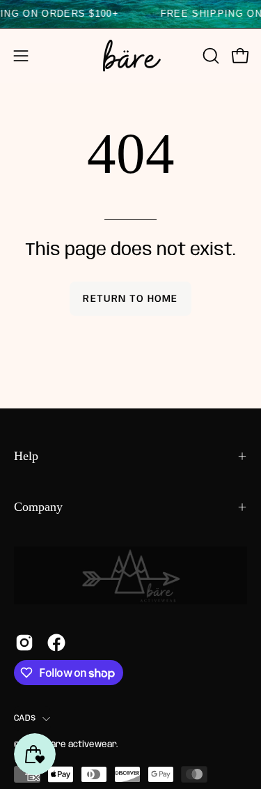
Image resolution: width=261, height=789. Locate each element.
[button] (209, 56)
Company (38, 507)
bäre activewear (80, 744)
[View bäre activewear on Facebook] (56, 642)
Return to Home (130, 299)
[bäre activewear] (131, 55)
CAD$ (24, 718)
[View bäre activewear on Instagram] (24, 642)
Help (26, 456)
